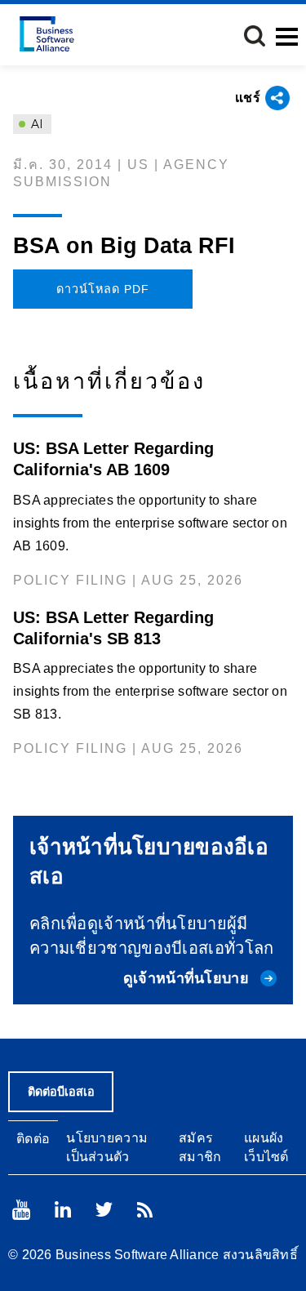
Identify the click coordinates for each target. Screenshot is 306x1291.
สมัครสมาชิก (200, 1147)
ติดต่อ (33, 1139)
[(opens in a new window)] (21, 1209)
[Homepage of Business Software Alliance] (47, 34)
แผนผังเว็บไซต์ (266, 1147)
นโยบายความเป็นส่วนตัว (107, 1147)
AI (35, 124)
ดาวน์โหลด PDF (102, 289)
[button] (254, 36)
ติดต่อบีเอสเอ (61, 1091)
